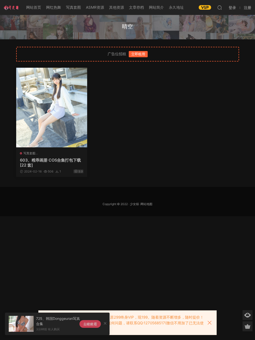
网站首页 (33, 7)
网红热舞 (53, 7)
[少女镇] (11, 7)
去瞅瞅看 (90, 324)
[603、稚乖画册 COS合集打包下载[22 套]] (51, 107)
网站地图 (146, 204)
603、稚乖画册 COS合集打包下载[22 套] (50, 163)
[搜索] (219, 7)
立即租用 (138, 54)
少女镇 (134, 204)
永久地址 (176, 7)
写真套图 (73, 7)
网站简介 (156, 7)
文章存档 (136, 7)
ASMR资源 (95, 7)
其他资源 (116, 7)
